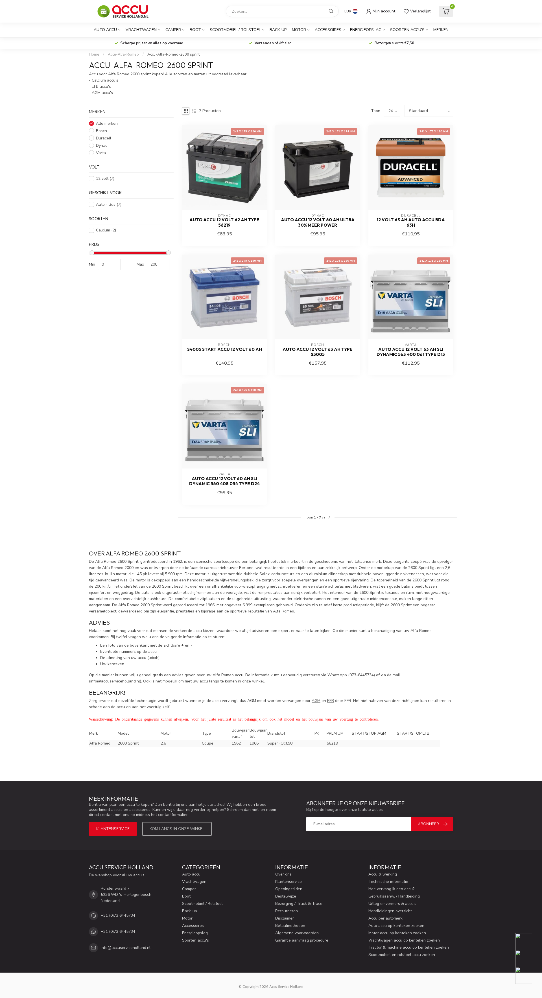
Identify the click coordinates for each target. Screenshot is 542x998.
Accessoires (328, 29)
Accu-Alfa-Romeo (123, 54)
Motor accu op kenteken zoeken (397, 933)
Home (94, 54)
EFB (330, 700)
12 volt (105, 178)
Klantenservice (113, 828)
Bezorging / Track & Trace (298, 903)
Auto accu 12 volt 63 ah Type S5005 (318, 352)
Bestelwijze (285, 896)
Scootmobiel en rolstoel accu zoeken (401, 954)
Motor (299, 29)
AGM (316, 700)
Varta (101, 153)
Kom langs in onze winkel (177, 828)
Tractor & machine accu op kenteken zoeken (408, 947)
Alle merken (107, 123)
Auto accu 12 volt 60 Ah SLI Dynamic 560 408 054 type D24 (224, 481)
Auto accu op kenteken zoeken (396, 925)
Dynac (101, 145)
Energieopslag (365, 29)
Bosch (101, 131)
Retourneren (286, 911)
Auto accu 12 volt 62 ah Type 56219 (224, 222)
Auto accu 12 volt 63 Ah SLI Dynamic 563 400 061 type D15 (411, 352)
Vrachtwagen (141, 29)
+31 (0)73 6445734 (118, 915)
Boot (195, 29)
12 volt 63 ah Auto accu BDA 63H (411, 222)
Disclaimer (284, 918)
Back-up (278, 29)
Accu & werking (382, 874)
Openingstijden (288, 889)
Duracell (103, 138)
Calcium (106, 230)
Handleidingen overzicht (390, 911)
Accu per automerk (385, 918)
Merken (441, 29)
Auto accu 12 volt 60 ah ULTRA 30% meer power (318, 222)
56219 (332, 743)
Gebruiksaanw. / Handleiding (394, 896)
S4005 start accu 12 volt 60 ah (224, 349)
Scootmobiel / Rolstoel (235, 29)
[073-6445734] (527, 941)
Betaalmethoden (290, 925)
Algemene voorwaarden (297, 933)
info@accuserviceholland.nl (125, 947)
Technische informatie (388, 881)
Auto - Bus (108, 204)
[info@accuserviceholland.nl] (527, 958)
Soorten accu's (407, 29)
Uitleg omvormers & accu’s (392, 903)
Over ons (283, 874)
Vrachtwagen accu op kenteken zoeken (404, 940)
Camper (173, 29)
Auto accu (105, 29)
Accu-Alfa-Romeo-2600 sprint (173, 54)
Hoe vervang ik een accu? (391, 889)
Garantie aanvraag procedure (301, 940)
